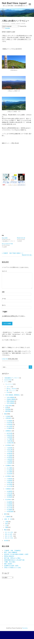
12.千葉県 (9, 439)
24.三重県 (9, 468)
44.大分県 (9, 507)
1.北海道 (7, 416)
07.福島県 (9, 428)
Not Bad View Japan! (14, 3)
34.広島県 (9, 484)
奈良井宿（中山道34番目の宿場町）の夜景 (16, 554)
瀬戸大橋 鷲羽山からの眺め (12, 558)
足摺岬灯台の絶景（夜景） (11, 565)
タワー (8, 386)
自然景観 (23, 23)
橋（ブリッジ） (11, 390)
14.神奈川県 (10, 442)
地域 (5, 413)
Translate (7, 28)
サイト (4, 305)
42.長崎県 (9, 504)
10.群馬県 (13, 23)
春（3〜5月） (9, 536)
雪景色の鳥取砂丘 (9, 556)
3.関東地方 (18, 23)
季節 (5, 529)
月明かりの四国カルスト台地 (12, 567)
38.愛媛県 (9, 495)
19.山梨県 (9, 455)
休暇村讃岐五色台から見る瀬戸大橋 (14, 560)
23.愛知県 (9, 463)
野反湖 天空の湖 (21, 238)
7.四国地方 (8, 489)
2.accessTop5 (7, 379)
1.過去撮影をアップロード (11, 378)
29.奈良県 (9, 473)
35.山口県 (9, 486)
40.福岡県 (9, 502)
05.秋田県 (9, 424)
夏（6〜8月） (9, 534)
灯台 (8, 392)
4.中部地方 (8, 445)
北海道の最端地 (11, 399)
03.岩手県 (9, 422)
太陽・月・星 (8, 519)
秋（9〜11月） (9, 538)
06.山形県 (9, 426)
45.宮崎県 (9, 509)
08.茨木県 (9, 433)
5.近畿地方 (8, 465)
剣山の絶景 (4, 238)
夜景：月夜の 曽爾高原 (10, 552)
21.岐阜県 (9, 459)
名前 (3, 292)
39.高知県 (9, 497)
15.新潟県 (9, 448)
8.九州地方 (8, 499)
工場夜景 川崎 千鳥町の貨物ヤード (13, 253)
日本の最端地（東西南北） (13, 395)
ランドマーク (9, 384)
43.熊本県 (9, 506)
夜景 (5, 514)
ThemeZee (25, 628)
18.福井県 (9, 453)
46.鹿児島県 (10, 511)
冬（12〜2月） (9, 532)
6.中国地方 (8, 476)
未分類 (6, 540)
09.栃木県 (9, 435)
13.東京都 (9, 441)
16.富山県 (9, 449)
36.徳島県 (9, 491)
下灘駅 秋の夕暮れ (9, 562)
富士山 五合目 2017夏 (7, 243)
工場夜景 (7, 516)
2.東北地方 (8, 418)
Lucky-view (5, 358)
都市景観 (7, 411)
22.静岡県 (9, 461)
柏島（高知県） (8, 563)
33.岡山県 (9, 482)
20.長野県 (9, 457)
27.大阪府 (9, 470)
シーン (6, 381)
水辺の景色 (8, 405)
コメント (4, 271)
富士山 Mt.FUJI (11, 388)
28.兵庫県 (9, 471)
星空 (6, 523)
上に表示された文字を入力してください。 (14, 316)
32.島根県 (9, 480)
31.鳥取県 (9, 478)
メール (4, 298)
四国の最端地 (10, 401)
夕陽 (6, 521)
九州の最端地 (10, 397)
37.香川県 (9, 493)
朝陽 (6, 527)
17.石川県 (9, 451)
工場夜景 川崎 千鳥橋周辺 (12, 550)
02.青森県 (9, 420)
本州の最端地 (10, 403)
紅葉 (6, 407)
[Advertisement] (17, 211)
